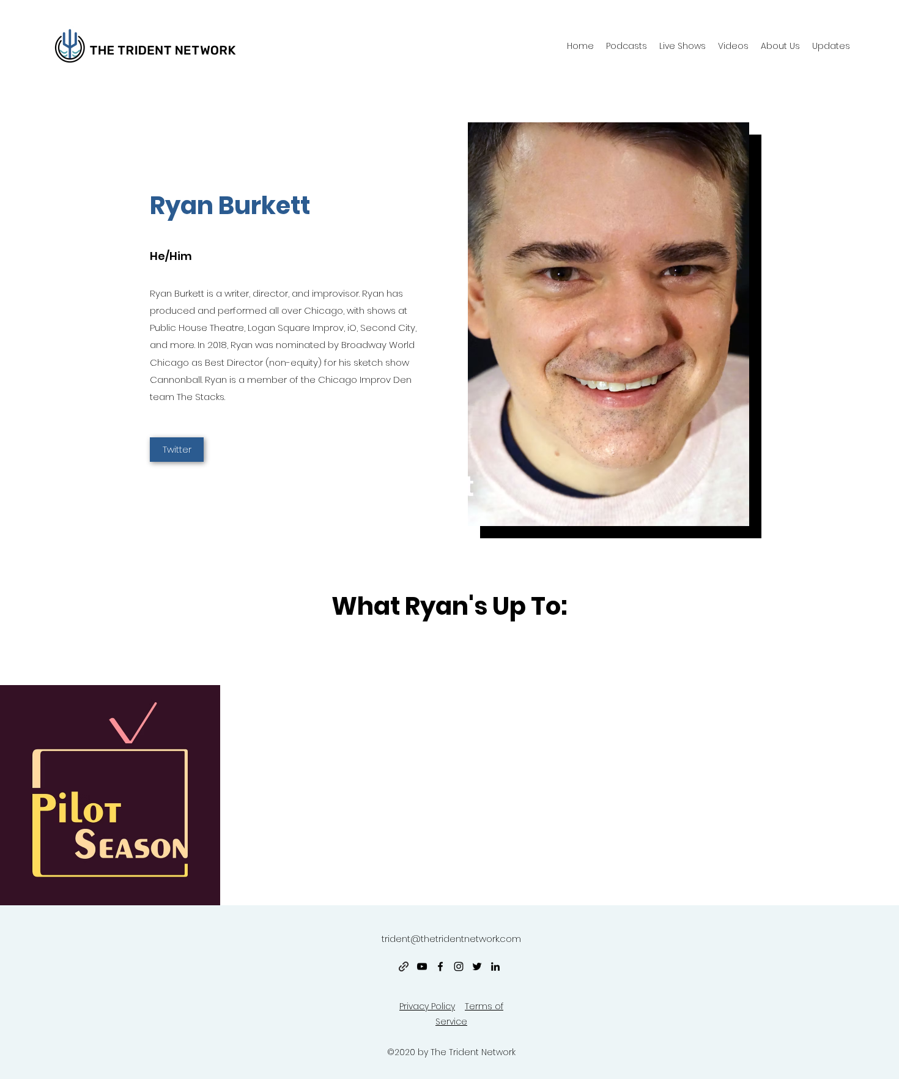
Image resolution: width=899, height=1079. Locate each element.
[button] (780, 46)
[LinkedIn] (495, 966)
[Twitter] (477, 966)
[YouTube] (422, 966)
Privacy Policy (427, 1006)
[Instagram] (459, 966)
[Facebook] (440, 966)
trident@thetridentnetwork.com (451, 938)
